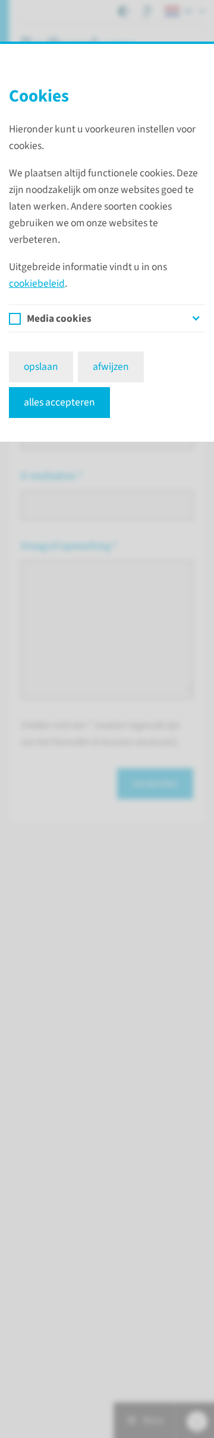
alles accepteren (59, 402)
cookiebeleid (37, 283)
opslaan (41, 366)
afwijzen (111, 366)
